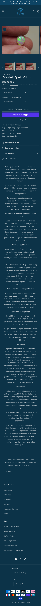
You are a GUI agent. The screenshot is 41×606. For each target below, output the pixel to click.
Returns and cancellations (13, 550)
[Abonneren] (34, 471)
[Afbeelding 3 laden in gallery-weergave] (31, 66)
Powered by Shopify (25, 602)
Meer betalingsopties (20, 120)
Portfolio (7, 504)
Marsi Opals (17, 602)
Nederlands (20, 584)
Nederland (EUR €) (19, 573)
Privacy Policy (9, 531)
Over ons (7, 499)
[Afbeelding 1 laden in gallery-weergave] (10, 66)
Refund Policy (9, 536)
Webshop (7, 495)
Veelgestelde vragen (11, 509)
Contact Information (11, 527)
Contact (7, 513)
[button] (2, 11)
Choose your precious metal (11, 97)
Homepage (8, 490)
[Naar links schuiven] (2, 67)
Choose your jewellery (9, 88)
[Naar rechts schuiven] (38, 67)
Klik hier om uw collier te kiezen (20, 299)
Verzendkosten (14, 84)
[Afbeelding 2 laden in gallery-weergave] (20, 66)
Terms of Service (10, 545)
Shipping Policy (10, 541)
